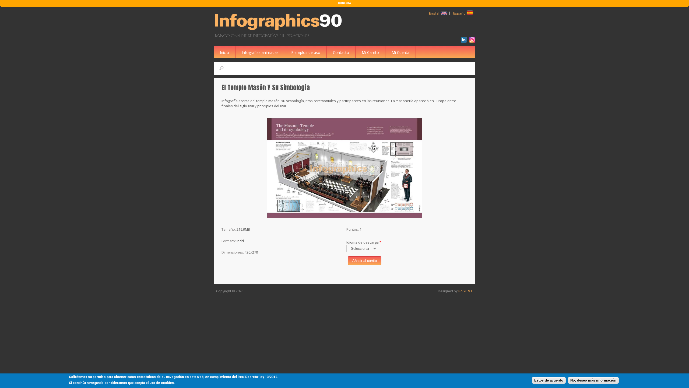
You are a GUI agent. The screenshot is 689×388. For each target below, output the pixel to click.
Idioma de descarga (363, 242)
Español (460, 13)
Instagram (473, 40)
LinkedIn (464, 40)
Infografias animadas (260, 52)
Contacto (341, 52)
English (435, 13)
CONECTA (344, 3)
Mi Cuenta (400, 52)
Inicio (224, 52)
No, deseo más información (593, 381)
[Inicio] (279, 30)
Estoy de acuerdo (548, 381)
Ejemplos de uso (305, 52)
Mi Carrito (370, 52)
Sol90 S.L (465, 291)
